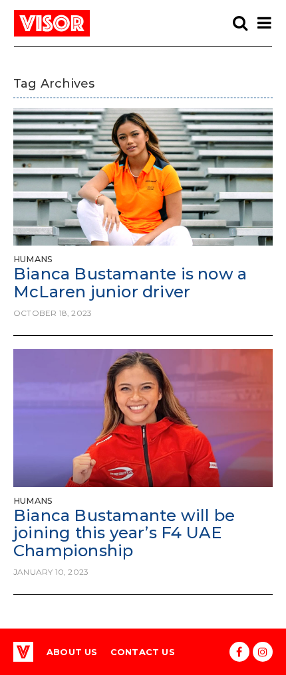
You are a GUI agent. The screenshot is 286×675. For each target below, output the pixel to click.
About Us (72, 652)
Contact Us (142, 652)
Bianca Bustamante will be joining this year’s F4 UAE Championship (124, 533)
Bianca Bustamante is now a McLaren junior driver (130, 282)
